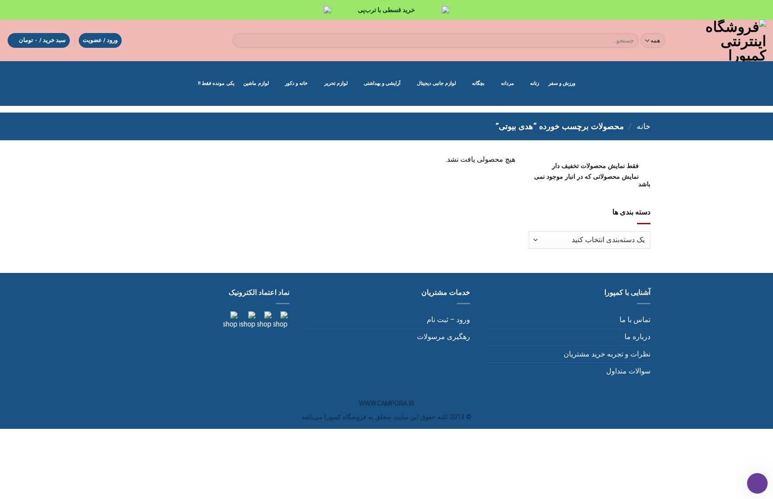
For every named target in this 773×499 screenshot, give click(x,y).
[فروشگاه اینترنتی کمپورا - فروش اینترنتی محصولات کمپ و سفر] (723, 40)
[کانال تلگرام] (263, 320)
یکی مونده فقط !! (216, 83)
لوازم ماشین (255, 83)
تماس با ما (635, 319)
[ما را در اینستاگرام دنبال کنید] (280, 320)
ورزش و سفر (561, 83)
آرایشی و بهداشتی (382, 83)
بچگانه (478, 83)
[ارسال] (240, 40)
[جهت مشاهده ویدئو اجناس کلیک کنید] (246, 320)
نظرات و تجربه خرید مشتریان (607, 354)
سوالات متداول (628, 371)
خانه (643, 126)
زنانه (534, 83)
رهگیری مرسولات (443, 336)
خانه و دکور (296, 83)
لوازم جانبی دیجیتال (436, 83)
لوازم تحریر (336, 83)
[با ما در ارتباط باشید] (230, 320)
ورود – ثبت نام (448, 319)
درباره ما (637, 336)
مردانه (507, 83)
